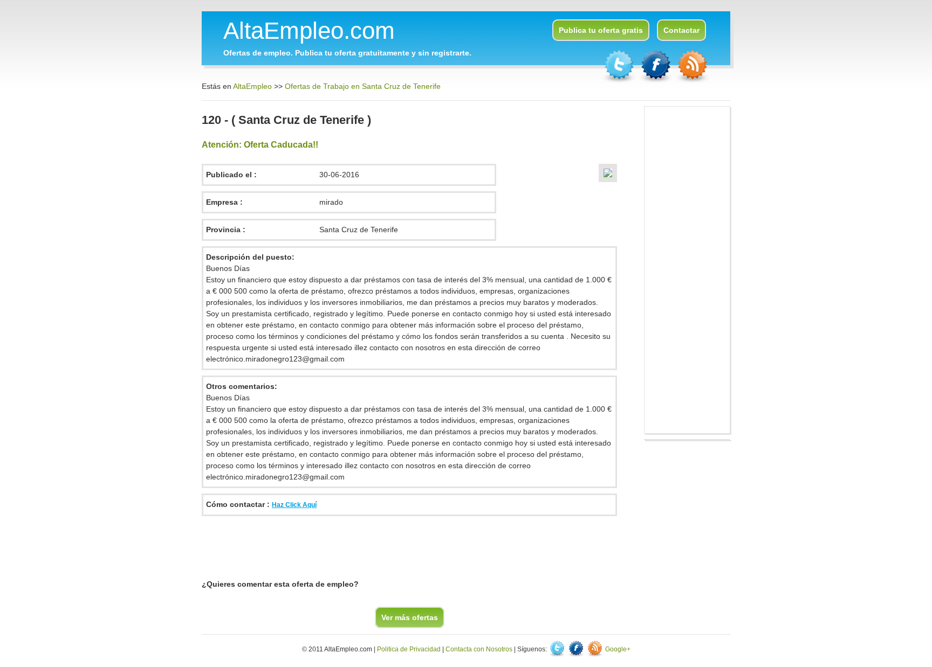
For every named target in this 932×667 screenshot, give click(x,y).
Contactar (681, 30)
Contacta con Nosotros (479, 649)
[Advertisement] (398, 546)
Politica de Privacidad (409, 649)
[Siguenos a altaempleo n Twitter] (558, 649)
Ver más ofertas (409, 617)
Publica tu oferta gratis (601, 30)
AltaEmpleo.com (309, 30)
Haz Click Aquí (294, 505)
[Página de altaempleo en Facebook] (657, 81)
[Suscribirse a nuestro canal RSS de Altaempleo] (692, 81)
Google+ (618, 649)
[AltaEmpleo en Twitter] (620, 81)
